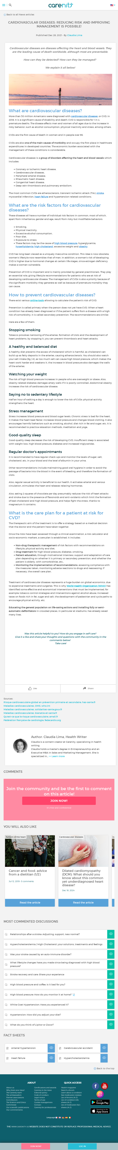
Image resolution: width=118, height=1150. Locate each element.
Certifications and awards (45, 1088)
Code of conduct (41, 1095)
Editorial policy (40, 1093)
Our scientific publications (17, 1107)
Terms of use (39, 1100)
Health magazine (68, 1088)
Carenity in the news (43, 1090)
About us (10, 1088)
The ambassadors (13, 1095)
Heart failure (18, 1058)
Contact (37, 1105)
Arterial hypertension (23, 1048)
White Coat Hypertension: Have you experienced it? (39, 1004)
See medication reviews (71, 1095)
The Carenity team (14, 1093)
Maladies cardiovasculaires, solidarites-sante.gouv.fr (33, 709)
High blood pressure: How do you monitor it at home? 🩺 (42, 994)
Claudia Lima (74, 35)
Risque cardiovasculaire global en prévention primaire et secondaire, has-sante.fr (49, 702)
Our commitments (14, 1110)
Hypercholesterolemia (76, 1058)
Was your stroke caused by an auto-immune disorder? (40, 954)
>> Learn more (57, 756)
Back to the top (105, 1068)
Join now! (59, 800)
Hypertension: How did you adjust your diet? (35, 1014)
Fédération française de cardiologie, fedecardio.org (32, 720)
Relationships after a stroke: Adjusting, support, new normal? (45, 934)
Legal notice (39, 1097)
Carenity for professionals (45, 1107)
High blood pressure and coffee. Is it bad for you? (37, 984)
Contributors (11, 1100)
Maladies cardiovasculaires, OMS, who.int (27, 705)
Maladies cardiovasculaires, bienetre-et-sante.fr (30, 713)
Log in (82, 1146)
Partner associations (15, 1097)
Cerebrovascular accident (78, 1048)
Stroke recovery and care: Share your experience (37, 974)
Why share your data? (15, 1090)
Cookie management (43, 1102)
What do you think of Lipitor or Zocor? (32, 1024)
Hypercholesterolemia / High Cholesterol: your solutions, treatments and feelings (56, 944)
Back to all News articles (20, 14)
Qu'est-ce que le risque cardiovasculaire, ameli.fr (31, 716)
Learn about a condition (71, 1093)
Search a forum (67, 1090)
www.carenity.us (20, 1127)
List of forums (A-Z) (69, 1097)
